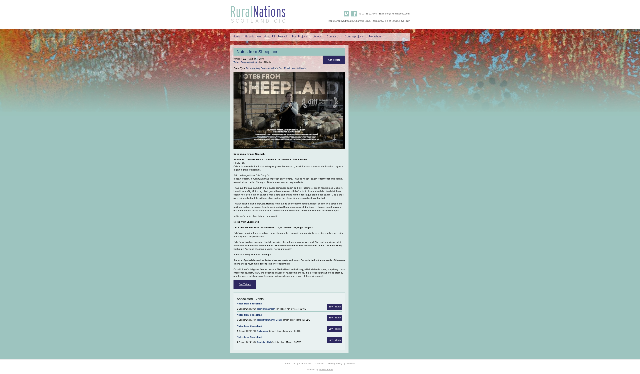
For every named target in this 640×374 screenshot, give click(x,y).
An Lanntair (262, 331)
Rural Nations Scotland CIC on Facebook (354, 13)
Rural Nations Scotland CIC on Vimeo (346, 13)
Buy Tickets (335, 306)
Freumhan (375, 36)
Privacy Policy (335, 363)
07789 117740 (369, 13)
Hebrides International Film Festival (266, 36)
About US (290, 363)
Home (236, 36)
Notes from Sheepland (249, 303)
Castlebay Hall (264, 342)
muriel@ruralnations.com (396, 13)
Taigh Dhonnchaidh (266, 309)
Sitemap (350, 363)
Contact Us (333, 36)
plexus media (326, 369)
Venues (317, 36)
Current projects (354, 36)
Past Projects (300, 36)
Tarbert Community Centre (246, 62)
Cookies (319, 363)
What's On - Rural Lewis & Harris (288, 68)
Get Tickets (334, 60)
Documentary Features (258, 68)
